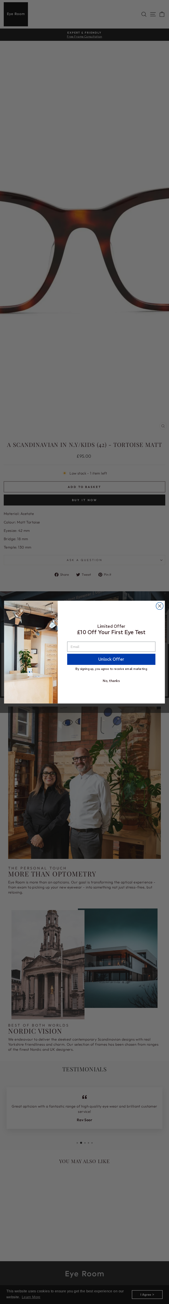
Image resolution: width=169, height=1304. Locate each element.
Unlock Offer (111, 659)
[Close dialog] (159, 606)
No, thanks (111, 680)
